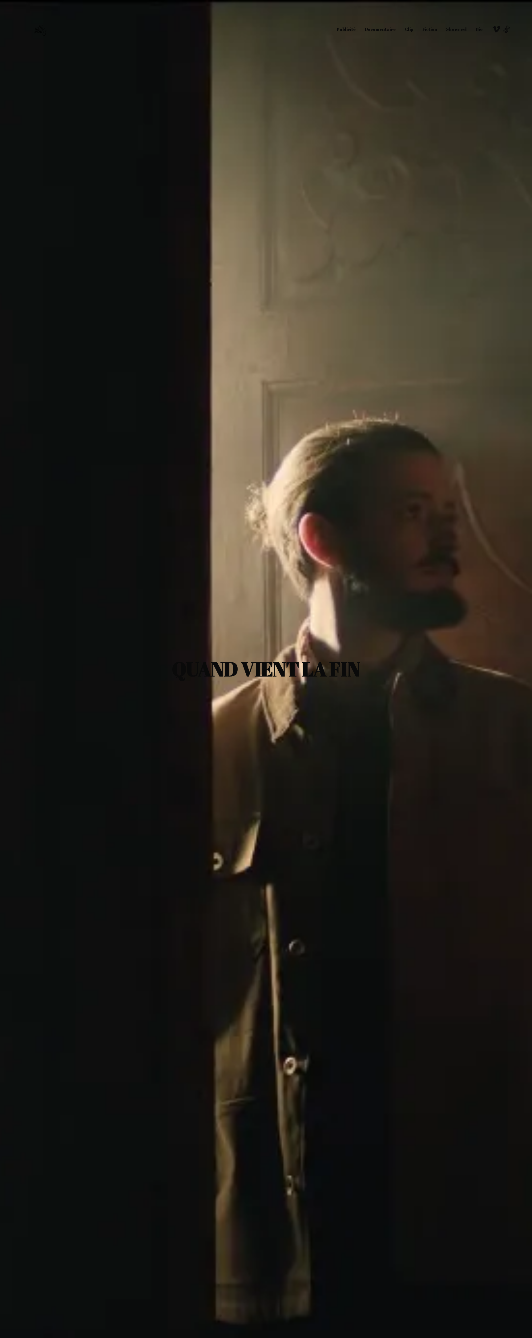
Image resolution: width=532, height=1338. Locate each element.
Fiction (429, 29)
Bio (479, 29)
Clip (409, 29)
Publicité (346, 29)
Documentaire (380, 29)
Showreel (456, 29)
